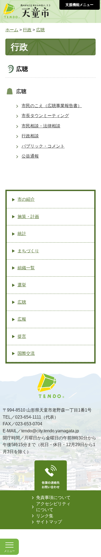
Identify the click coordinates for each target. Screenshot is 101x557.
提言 (22, 336)
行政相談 (30, 136)
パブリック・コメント (43, 146)
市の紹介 (26, 199)
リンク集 (44, 516)
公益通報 (30, 156)
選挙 (22, 285)
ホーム (11, 30)
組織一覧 (26, 268)
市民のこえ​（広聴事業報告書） (52, 105)
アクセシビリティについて (53, 506)
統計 (22, 233)
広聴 (40, 30)
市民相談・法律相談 (41, 126)
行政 (27, 30)
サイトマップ (49, 521)
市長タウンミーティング (45, 115)
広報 (22, 319)
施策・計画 (28, 216)
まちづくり (28, 251)
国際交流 (26, 353)
